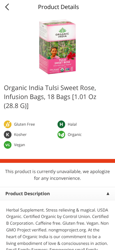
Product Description (27, 194)
